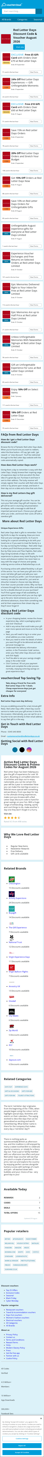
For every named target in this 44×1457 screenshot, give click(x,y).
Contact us (10, 1337)
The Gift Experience (18, 927)
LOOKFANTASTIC (21, 1256)
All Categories (12, 1323)
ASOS (28, 1252)
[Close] (41, 1418)
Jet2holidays (18, 1239)
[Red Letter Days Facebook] (14, 749)
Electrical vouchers (14, 1320)
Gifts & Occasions (12, 1091)
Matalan (35, 1243)
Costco (36, 1252)
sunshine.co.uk (11, 1269)
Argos (26, 1248)
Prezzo (7, 1265)
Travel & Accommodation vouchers (21, 1312)
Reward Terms (12, 1342)
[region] (22, 1436)
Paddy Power (31, 1239)
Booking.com (10, 1252)
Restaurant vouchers (14, 1309)
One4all (12, 1001)
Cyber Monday (12, 1301)
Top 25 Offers (11, 1290)
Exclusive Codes (12, 1293)
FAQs (8, 1345)
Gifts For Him (10, 1096)
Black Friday (11, 1298)
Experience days (21, 1087)
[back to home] (11, 5)
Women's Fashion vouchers (17, 1317)
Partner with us (12, 1355)
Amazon (18, 1248)
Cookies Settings (22, 1438)
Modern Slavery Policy (15, 1348)
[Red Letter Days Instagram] (29, 749)
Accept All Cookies (22, 1452)
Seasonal (38, 19)
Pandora (8, 1248)
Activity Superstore (17, 898)
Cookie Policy (11, 1358)
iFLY (10, 1045)
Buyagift (12, 913)
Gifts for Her (27, 1091)
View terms (34, 72)
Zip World (13, 1030)
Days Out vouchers (14, 1315)
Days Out (8, 1087)
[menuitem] (8, 19)
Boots (20, 1252)
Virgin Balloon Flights (18, 971)
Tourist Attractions (26, 1096)
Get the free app (13, 1353)
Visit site (8, 814)
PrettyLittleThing (28, 1261)
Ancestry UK (14, 986)
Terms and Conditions (15, 1340)
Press (8, 1350)
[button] (8, 19)
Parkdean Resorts (20, 1265)
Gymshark (9, 1256)
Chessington (14, 883)
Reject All (22, 1445)
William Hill (9, 1243)
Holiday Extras (23, 1243)
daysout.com (15, 1060)
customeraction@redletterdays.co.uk (23, 736)
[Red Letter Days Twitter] (22, 749)
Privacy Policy (12, 1334)
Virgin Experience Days (19, 957)
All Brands (10, 1325)
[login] (12, 817)
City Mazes (13, 1015)
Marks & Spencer (11, 1261)
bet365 (7, 1239)
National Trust (15, 942)
